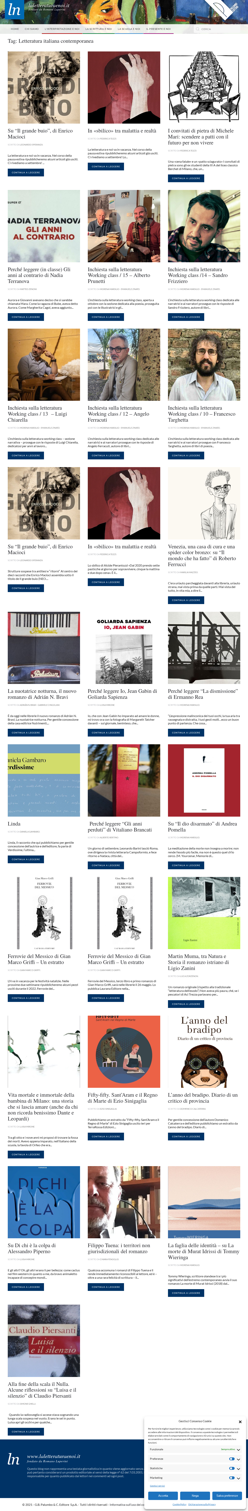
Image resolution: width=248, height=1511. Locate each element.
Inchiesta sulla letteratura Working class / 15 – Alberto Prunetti (119, 275)
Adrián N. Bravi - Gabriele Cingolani (39, 705)
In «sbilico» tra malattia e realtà (122, 130)
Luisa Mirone (107, 705)
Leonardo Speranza (31, 144)
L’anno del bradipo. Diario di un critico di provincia (203, 1097)
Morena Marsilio (190, 705)
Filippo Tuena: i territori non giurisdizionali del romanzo (119, 1248)
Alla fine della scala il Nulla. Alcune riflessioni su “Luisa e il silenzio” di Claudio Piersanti (42, 1389)
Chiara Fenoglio (109, 1259)
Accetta (163, 1495)
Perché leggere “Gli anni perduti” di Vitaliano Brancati (120, 826)
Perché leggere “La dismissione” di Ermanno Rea (203, 693)
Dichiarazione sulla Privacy (202, 1504)
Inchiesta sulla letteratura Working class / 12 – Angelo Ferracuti (118, 413)
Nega (195, 1495)
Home (15, 28)
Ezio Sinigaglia (108, 1109)
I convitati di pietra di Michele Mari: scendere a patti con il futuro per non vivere (201, 136)
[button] (240, 1421)
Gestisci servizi (157, 1485)
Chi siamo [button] (32, 28)
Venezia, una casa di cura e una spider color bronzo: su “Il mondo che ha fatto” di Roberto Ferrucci (202, 555)
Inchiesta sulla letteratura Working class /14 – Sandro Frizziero (198, 275)
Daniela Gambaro (30, 831)
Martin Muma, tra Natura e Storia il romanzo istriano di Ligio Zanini (198, 962)
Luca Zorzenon (189, 976)
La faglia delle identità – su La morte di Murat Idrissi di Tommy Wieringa (203, 1251)
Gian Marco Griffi (30, 970)
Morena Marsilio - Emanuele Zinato (120, 289)
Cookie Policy (179, 1504)
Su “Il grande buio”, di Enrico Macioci (40, 133)
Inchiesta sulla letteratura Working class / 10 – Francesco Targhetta (201, 413)
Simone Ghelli (28, 1403)
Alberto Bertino (109, 837)
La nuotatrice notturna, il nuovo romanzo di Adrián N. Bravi (42, 693)
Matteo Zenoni (28, 289)
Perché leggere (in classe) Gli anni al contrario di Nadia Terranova (39, 275)
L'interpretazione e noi (62, 28)
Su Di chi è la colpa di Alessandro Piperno (32, 1248)
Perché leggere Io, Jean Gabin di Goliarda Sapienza (122, 693)
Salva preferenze (227, 1495)
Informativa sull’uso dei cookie (130, 1504)
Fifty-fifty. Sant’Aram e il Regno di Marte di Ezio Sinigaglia (123, 1097)
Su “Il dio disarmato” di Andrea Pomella (202, 826)
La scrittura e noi (98, 28)
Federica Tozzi (108, 138)
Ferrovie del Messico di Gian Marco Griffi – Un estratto (39, 959)
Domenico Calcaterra (193, 1109)
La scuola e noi (129, 28)
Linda (14, 823)
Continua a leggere (26, 172)
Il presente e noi (158, 28)
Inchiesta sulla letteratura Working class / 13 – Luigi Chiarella (37, 413)
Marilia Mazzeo (189, 572)
